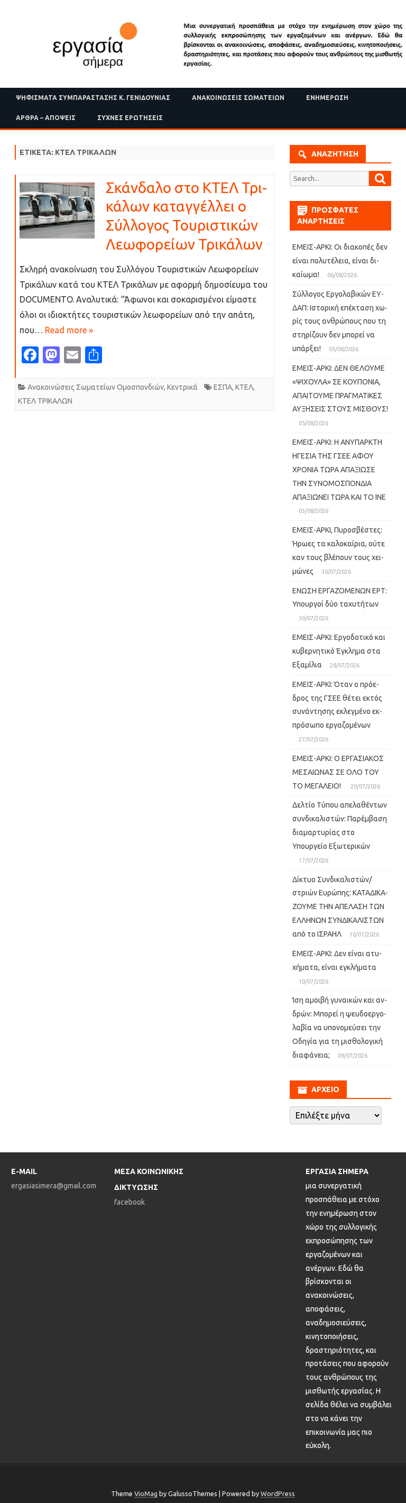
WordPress (278, 1493)
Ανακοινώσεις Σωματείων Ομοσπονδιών (95, 387)
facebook (129, 1202)
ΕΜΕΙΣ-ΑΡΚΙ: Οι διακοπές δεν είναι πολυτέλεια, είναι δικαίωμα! (339, 261)
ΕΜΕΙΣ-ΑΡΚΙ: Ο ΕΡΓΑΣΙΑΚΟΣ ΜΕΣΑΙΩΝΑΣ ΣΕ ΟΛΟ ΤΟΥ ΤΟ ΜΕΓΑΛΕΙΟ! (338, 772)
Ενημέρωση (327, 97)
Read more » (69, 330)
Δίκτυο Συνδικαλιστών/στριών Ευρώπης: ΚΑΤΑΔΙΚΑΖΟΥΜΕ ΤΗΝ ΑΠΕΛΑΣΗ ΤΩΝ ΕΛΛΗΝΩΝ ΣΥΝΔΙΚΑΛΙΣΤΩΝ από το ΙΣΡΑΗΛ (340, 906)
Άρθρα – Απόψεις (46, 117)
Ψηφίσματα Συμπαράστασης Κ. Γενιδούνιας (93, 97)
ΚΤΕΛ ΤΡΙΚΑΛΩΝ (45, 401)
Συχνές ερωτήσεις (130, 117)
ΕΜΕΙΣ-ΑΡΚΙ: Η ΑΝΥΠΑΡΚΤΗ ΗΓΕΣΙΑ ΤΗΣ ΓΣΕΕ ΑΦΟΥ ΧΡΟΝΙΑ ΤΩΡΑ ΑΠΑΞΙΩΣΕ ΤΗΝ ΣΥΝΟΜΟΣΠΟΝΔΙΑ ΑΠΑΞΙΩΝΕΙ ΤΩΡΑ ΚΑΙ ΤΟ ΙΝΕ (339, 469)
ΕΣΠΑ (223, 387)
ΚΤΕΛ (244, 387)
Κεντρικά (182, 387)
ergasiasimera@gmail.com (53, 1185)
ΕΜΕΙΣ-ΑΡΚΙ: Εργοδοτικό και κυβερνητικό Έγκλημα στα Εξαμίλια (338, 651)
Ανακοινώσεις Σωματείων (238, 97)
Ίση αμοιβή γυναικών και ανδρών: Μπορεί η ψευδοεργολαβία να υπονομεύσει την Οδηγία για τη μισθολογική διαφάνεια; (339, 1027)
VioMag (146, 1493)
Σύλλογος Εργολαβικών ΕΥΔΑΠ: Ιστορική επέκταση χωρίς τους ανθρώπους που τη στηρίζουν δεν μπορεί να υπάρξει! (339, 321)
